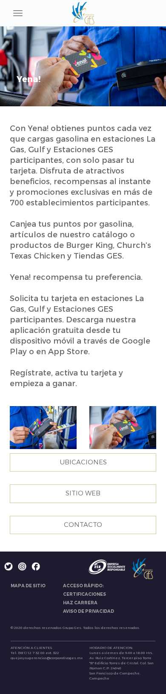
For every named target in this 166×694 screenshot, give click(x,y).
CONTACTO (83, 524)
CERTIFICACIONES (84, 594)
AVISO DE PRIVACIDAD (88, 611)
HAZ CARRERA (80, 603)
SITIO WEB (83, 493)
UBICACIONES (83, 462)
